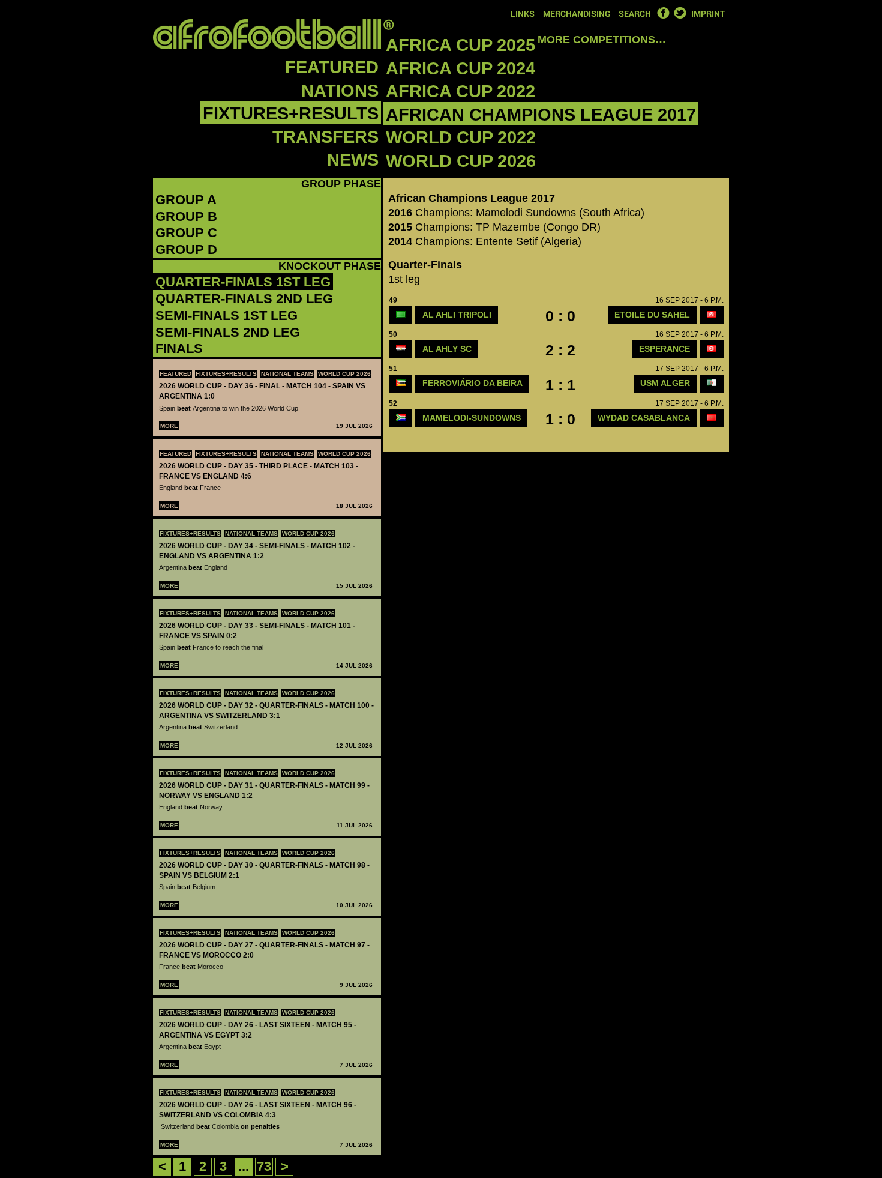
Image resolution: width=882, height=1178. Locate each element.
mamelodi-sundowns (471, 418)
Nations (340, 90)
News (353, 159)
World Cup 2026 (461, 161)
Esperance (664, 349)
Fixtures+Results (291, 113)
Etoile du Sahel (652, 314)
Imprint (708, 13)
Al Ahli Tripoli (456, 314)
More (169, 426)
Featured (332, 67)
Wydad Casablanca (644, 418)
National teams (287, 373)
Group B (186, 216)
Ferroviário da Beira (472, 383)
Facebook (663, 12)
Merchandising (576, 13)
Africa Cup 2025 (460, 45)
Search (635, 13)
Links (523, 13)
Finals (179, 348)
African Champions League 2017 (541, 114)
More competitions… (602, 40)
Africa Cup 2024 (460, 68)
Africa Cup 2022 (460, 91)
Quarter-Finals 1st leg (243, 281)
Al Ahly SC (447, 349)
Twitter (680, 12)
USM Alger (665, 383)
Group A (186, 199)
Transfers (325, 136)
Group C (186, 232)
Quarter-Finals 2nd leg (244, 298)
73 (264, 1166)
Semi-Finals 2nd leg (227, 332)
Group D (186, 249)
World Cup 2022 (461, 137)
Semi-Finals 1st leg (226, 315)
